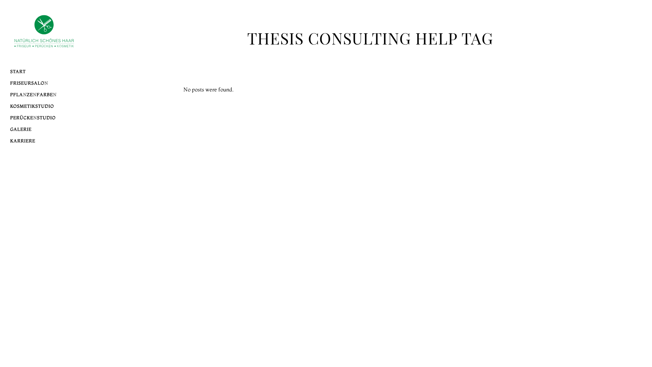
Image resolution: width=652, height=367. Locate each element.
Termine (594, 113)
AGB (600, 129)
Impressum (591, 121)
